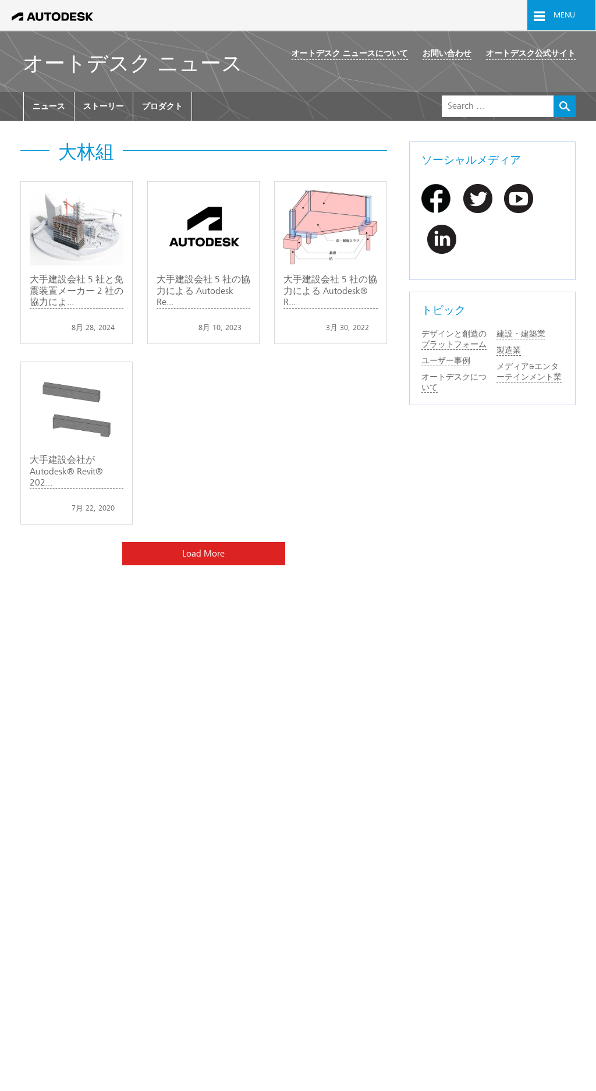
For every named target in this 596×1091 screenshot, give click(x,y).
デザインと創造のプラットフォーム (454, 339)
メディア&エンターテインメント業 (529, 372)
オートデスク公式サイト (531, 53)
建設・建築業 (520, 334)
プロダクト (162, 106)
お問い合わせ (447, 53)
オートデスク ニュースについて (350, 53)
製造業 (508, 350)
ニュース (49, 106)
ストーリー (103, 106)
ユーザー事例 (445, 361)
